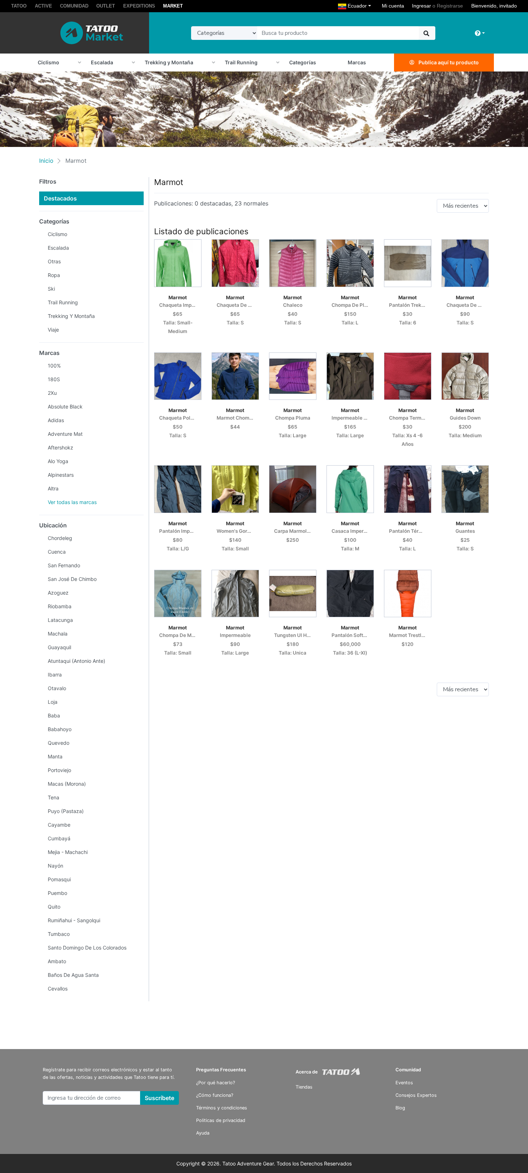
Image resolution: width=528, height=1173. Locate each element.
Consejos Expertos (416, 1095)
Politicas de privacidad (220, 1120)
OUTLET (105, 6)
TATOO (19, 6)
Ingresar (421, 6)
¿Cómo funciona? (214, 1095)
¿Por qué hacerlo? (215, 1082)
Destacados (60, 198)
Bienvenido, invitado (494, 6)
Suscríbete (159, 1098)
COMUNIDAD (74, 6)
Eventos (404, 1082)
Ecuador (360, 6)
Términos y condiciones (221, 1107)
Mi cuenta (393, 6)
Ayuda (202, 1133)
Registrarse (450, 6)
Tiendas (304, 1087)
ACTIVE (43, 6)
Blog (400, 1107)
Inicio (46, 160)
